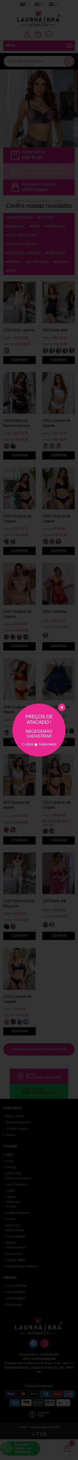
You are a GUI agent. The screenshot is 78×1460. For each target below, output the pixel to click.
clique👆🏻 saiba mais (39, 730)
